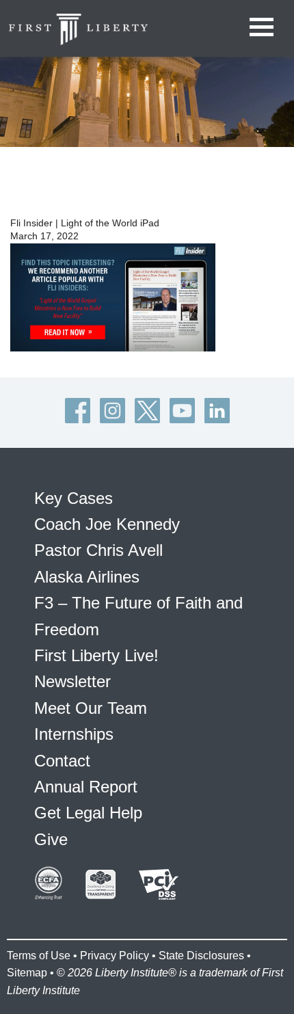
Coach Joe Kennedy (107, 524)
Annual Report (85, 786)
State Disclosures (201, 955)
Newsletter (72, 681)
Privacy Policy (114, 955)
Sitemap (27, 972)
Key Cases (73, 498)
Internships (73, 734)
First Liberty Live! (96, 655)
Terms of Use (38, 955)
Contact (62, 760)
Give (51, 839)
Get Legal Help (88, 812)
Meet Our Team (90, 708)
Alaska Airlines (86, 577)
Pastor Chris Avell (98, 550)
